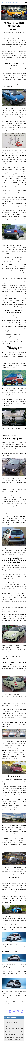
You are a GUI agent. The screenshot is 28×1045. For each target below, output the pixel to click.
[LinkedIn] (10, 1011)
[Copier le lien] (22, 1011)
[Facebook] (6, 1011)
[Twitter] (14, 1011)
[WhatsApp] (18, 1011)
